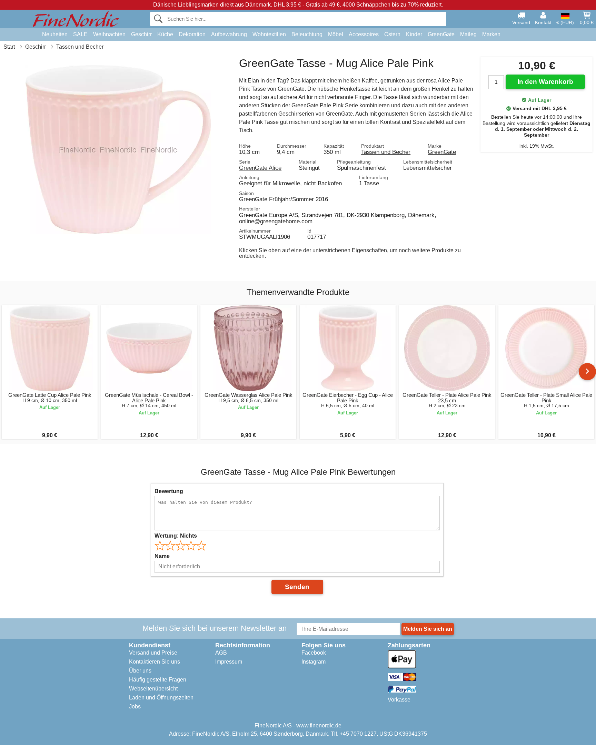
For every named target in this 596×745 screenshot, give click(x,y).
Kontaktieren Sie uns (154, 662)
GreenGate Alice (260, 167)
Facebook (313, 653)
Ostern (392, 34)
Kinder (414, 34)
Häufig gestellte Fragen (157, 680)
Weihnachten (109, 34)
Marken (491, 34)
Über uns (140, 671)
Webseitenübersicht (153, 689)
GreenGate (441, 34)
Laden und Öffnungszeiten (161, 697)
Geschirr (141, 34)
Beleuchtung (306, 34)
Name (162, 556)
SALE (80, 34)
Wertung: (176, 536)
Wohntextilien (269, 34)
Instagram (313, 662)
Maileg (468, 34)
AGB (221, 653)
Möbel (335, 34)
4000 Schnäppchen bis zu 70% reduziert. (392, 5)
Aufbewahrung (229, 34)
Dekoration (192, 34)
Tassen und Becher (385, 151)
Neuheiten (55, 34)
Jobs (135, 706)
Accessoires (364, 34)
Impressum (228, 662)
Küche (165, 34)
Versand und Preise (153, 653)
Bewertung (169, 491)
